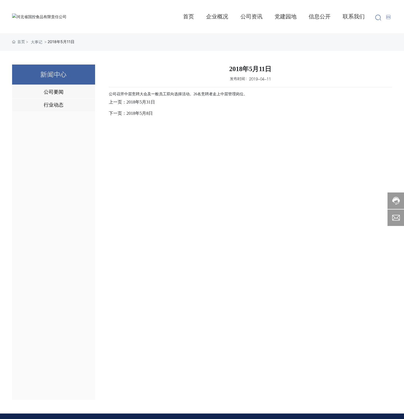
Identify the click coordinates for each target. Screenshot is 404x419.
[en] (389, 17)
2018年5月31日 (140, 102)
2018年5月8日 (139, 113)
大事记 (36, 42)
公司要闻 (53, 92)
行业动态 (53, 105)
